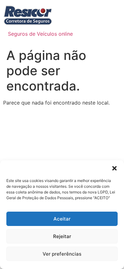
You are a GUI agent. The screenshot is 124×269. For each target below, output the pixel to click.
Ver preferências (62, 254)
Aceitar (62, 219)
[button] (114, 168)
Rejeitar (62, 236)
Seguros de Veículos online (40, 34)
